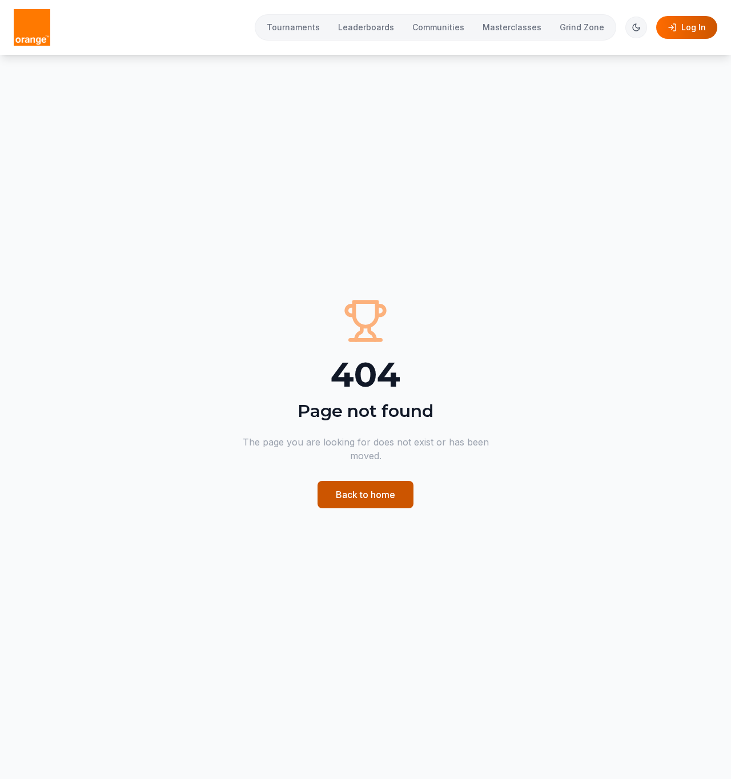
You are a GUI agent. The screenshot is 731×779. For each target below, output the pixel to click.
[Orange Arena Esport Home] (32, 27)
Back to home (365, 494)
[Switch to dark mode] (636, 27)
